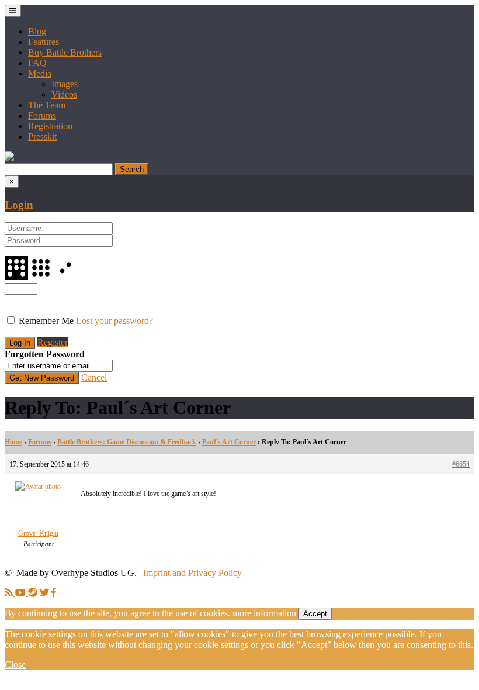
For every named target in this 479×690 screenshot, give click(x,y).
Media (39, 73)
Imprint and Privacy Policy (192, 573)
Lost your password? (114, 321)
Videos (64, 94)
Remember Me (46, 321)
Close (15, 665)
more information (264, 613)
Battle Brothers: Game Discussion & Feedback (126, 442)
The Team (46, 105)
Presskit (42, 137)
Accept (315, 613)
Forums (42, 115)
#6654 (461, 464)
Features (43, 42)
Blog (37, 31)
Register (52, 342)
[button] (9, 158)
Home (13, 442)
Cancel (94, 377)
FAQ (37, 63)
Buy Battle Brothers (65, 52)
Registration (50, 126)
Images (64, 84)
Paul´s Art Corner (229, 442)
